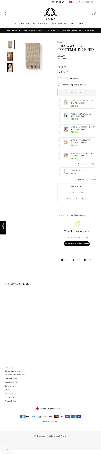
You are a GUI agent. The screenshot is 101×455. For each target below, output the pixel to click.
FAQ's (7, 390)
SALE (16, 23)
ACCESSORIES (79, 23)
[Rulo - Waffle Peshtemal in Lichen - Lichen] (10, 335)
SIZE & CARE (77, 193)
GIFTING (63, 23)
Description (76, 186)
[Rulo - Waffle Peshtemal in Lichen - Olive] (20, 335)
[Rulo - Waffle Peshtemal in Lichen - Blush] (13, 335)
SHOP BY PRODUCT (45, 23)
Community (9, 386)
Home (59, 42)
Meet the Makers (11, 382)
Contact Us (9, 397)
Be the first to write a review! (77, 243)
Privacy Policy (10, 401)
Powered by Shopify (50, 421)
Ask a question (76, 199)
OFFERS (26, 23)
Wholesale (9, 393)
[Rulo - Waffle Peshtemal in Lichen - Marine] (17, 335)
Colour (62, 67)
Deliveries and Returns (14, 371)
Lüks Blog (9, 367)
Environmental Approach (15, 375)
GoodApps (92, 164)
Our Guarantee (11, 378)
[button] (3, 227)
